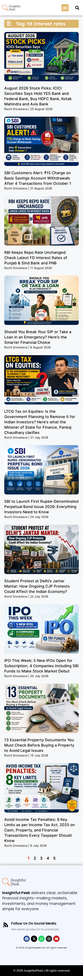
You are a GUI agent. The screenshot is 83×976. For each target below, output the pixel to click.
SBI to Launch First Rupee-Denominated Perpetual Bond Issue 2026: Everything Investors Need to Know (41, 506)
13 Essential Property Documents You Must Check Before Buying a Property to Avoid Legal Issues (39, 745)
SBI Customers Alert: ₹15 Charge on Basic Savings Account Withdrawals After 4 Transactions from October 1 (37, 178)
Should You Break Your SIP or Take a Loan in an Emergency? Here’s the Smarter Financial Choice (37, 337)
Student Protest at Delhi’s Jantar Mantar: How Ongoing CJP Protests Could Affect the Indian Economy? (37, 586)
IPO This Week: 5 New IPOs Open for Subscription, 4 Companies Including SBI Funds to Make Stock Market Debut (41, 665)
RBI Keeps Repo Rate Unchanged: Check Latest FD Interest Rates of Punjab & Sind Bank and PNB (35, 257)
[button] (65, 7)
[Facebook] (26, 939)
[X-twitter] (34, 939)
